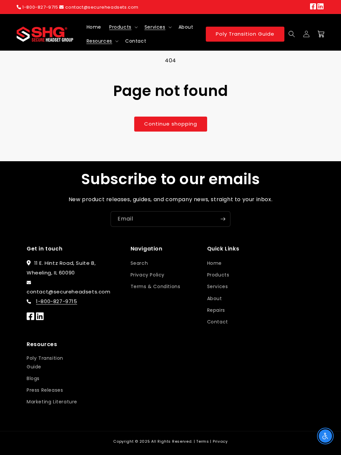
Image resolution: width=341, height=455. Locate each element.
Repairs (216, 310)
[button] (123, 27)
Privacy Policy (148, 274)
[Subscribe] (222, 219)
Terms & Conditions (155, 286)
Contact (217, 321)
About (214, 298)
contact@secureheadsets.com (102, 7)
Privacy (220, 441)
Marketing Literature (52, 401)
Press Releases (45, 390)
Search (139, 263)
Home (214, 263)
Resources (99, 41)
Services (155, 27)
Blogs (33, 378)
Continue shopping (170, 123)
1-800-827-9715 (40, 7)
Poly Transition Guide (245, 33)
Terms (202, 441)
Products (120, 27)
